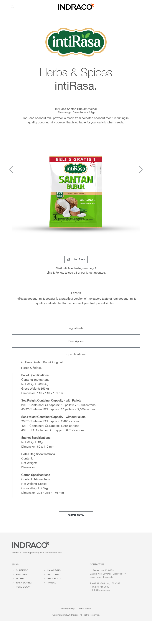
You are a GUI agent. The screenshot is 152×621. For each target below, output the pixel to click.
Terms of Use (84, 608)
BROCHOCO (53, 578)
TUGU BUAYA (23, 586)
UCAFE (20, 578)
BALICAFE (21, 574)
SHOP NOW (76, 515)
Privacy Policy (68, 608)
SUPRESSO (22, 570)
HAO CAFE (53, 574)
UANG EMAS (54, 570)
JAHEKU (51, 582)
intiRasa (79, 259)
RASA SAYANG (24, 582)
